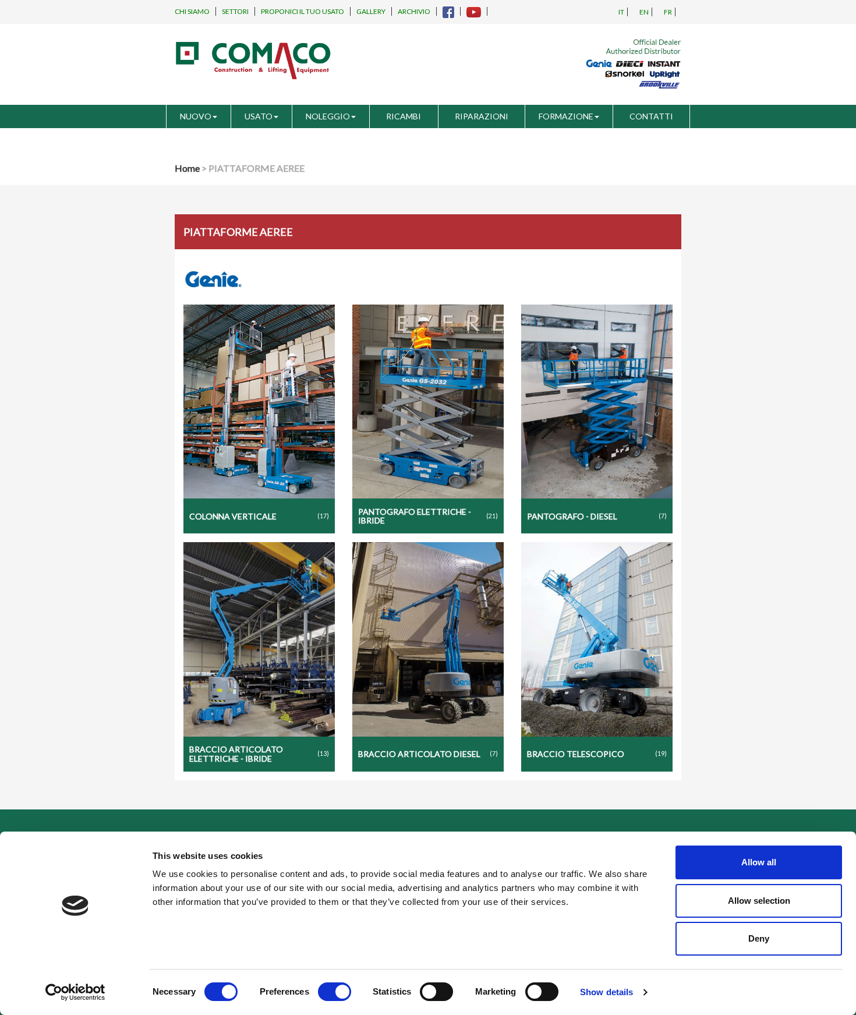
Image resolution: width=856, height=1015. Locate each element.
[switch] (334, 991)
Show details (606, 992)
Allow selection (759, 901)
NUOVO (195, 116)
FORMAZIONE (566, 116)
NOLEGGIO (328, 116)
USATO (259, 116)
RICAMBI (403, 116)
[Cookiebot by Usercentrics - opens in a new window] (75, 992)
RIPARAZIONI (481, 116)
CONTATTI (651, 116)
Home (187, 168)
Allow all (758, 862)
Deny (758, 938)
